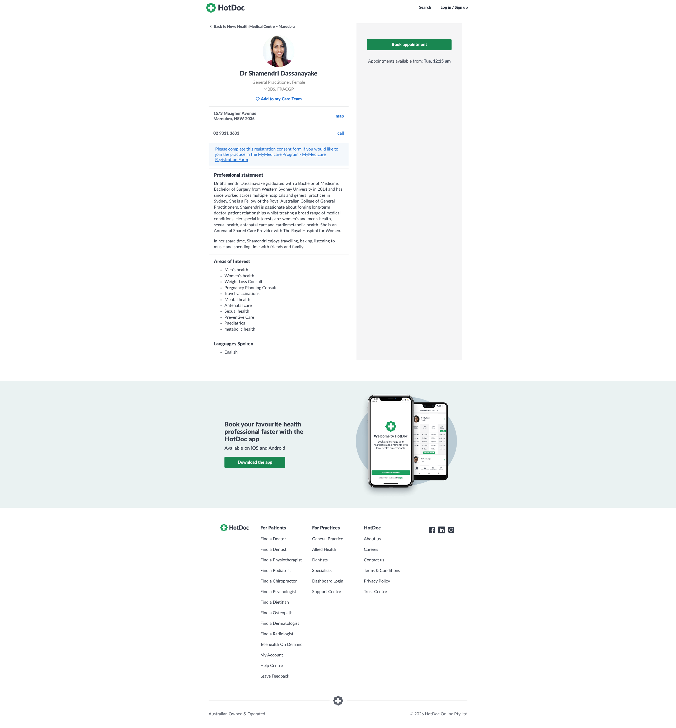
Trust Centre (375, 592)
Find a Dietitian (274, 602)
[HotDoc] (225, 7)
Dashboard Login (327, 581)
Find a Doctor (273, 539)
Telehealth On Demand (281, 644)
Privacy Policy (377, 581)
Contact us (374, 560)
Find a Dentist (273, 549)
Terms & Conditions (382, 571)
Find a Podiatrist (275, 571)
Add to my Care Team (281, 99)
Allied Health (324, 549)
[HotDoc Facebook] (432, 530)
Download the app (255, 462)
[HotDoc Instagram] (451, 530)
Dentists (320, 560)
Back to (254, 27)
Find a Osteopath (276, 613)
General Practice (327, 539)
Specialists (322, 571)
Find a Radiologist (276, 634)
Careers (371, 549)
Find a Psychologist (278, 592)
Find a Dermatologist (279, 623)
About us (372, 539)
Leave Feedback (274, 676)
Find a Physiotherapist (281, 560)
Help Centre (271, 666)
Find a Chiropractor (278, 581)
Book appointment (409, 45)
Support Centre (326, 592)
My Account (271, 655)
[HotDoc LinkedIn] (441, 530)
